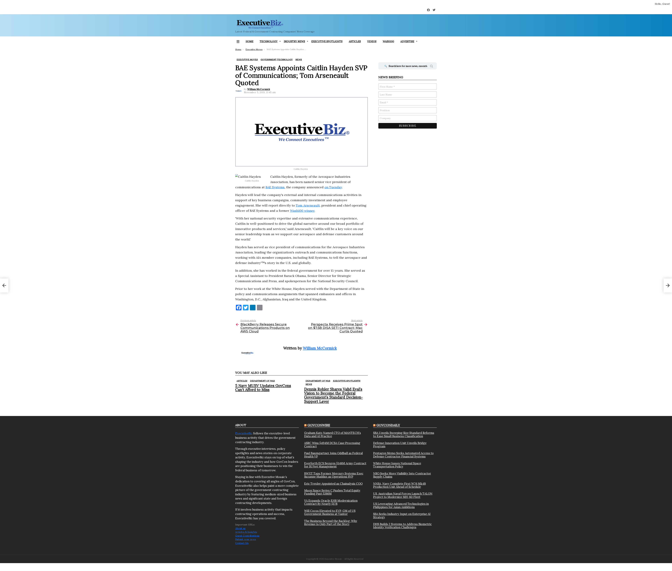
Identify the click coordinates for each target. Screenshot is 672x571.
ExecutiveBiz (244, 433)
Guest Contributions (247, 535)
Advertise (407, 41)
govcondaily (388, 425)
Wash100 (388, 41)
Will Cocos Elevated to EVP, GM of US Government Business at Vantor (329, 512)
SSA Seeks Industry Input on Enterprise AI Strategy (401, 515)
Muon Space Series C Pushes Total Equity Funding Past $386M (332, 492)
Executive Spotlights (326, 41)
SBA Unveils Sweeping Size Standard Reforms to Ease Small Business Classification (403, 434)
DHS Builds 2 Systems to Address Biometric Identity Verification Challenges (402, 525)
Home (249, 41)
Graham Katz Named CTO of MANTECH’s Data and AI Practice (332, 434)
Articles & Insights (246, 532)
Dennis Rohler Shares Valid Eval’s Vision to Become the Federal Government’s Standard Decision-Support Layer (333, 395)
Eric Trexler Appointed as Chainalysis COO (333, 483)
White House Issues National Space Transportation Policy (397, 465)
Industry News (294, 41)
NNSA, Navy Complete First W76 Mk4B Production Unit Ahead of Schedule (399, 485)
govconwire (318, 425)
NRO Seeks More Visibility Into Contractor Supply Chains (402, 475)
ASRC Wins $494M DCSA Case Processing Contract (332, 444)
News (309, 384)
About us (240, 528)
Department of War (262, 380)
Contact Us (241, 543)
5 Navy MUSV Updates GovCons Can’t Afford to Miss (263, 387)
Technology (269, 41)
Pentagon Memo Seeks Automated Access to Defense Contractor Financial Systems (403, 455)
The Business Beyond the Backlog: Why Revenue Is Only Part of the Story (330, 522)
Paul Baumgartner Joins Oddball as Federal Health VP (333, 455)
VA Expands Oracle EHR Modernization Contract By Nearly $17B (331, 502)
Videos (371, 41)
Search (431, 66)
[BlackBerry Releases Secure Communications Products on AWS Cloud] (4, 285)
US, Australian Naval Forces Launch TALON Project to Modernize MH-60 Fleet (402, 495)
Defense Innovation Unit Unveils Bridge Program (399, 444)
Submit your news (245, 539)
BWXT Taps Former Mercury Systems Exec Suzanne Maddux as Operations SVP (333, 475)
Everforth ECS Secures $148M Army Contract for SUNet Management (335, 465)
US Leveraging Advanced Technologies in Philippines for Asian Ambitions (401, 505)
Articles (355, 41)
